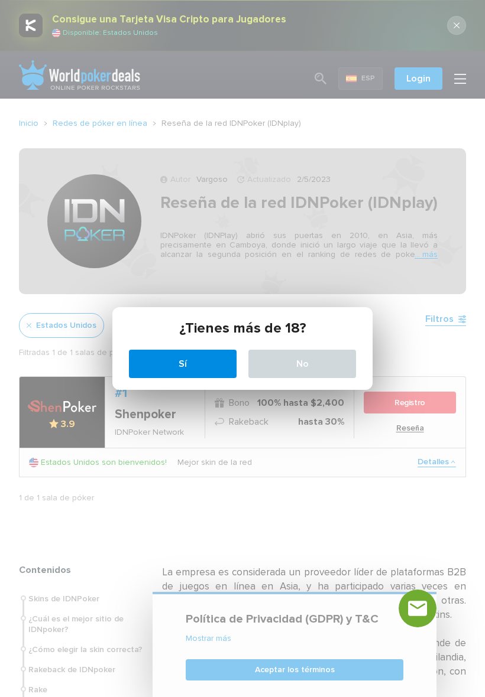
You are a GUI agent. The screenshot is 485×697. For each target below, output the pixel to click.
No (302, 364)
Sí (183, 364)
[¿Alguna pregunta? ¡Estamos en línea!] (417, 608)
